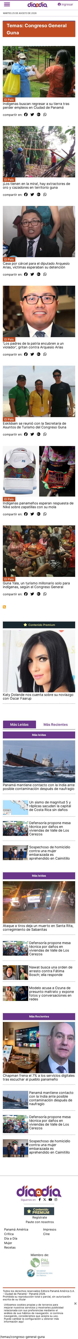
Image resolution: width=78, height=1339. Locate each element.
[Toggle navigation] (7, 4)
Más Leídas (19, 724)
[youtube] (50, 1199)
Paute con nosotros (40, 1222)
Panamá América (16, 1229)
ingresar (67, 4)
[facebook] (40, 1199)
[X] (44, 1199)
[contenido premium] (39, 1211)
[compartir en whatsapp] (45, 115)
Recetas (10, 1247)
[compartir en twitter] (32, 115)
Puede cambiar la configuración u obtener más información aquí (31, 1320)
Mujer (8, 1243)
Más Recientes (56, 724)
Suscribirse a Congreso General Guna (4, 606)
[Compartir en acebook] (26, 115)
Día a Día (10, 1238)
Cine (46, 1234)
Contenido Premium (41, 625)
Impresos (49, 1229)
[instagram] (56, 1199)
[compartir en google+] (38, 115)
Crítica (9, 1234)
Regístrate (39, 1217)
